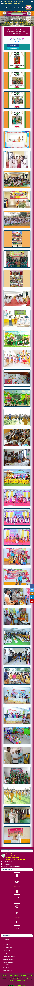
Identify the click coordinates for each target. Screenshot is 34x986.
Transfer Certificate (7, 962)
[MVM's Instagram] (14, 7)
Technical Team (20, 980)
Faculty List (5, 953)
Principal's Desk (7, 950)
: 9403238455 (6, 864)
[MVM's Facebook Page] (10, 7)
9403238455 (19, 1)
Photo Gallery (6, 967)
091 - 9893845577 (8, 1)
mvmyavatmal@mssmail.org (11, 3)
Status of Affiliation (7, 970)
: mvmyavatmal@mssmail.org (11, 866)
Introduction (5, 939)
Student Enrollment (7, 959)
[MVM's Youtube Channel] (22, 7)
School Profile (6, 944)
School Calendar (7, 965)
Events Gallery (14, 48)
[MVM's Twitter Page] (6, 7)
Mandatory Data (7, 947)
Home (7, 22)
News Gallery (13, 45)
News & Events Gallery (22, 22)
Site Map (23, 985)
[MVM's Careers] (26, 6)
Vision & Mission (7, 942)
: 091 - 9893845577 (8, 862)
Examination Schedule (8, 956)
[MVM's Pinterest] (18, 7)
